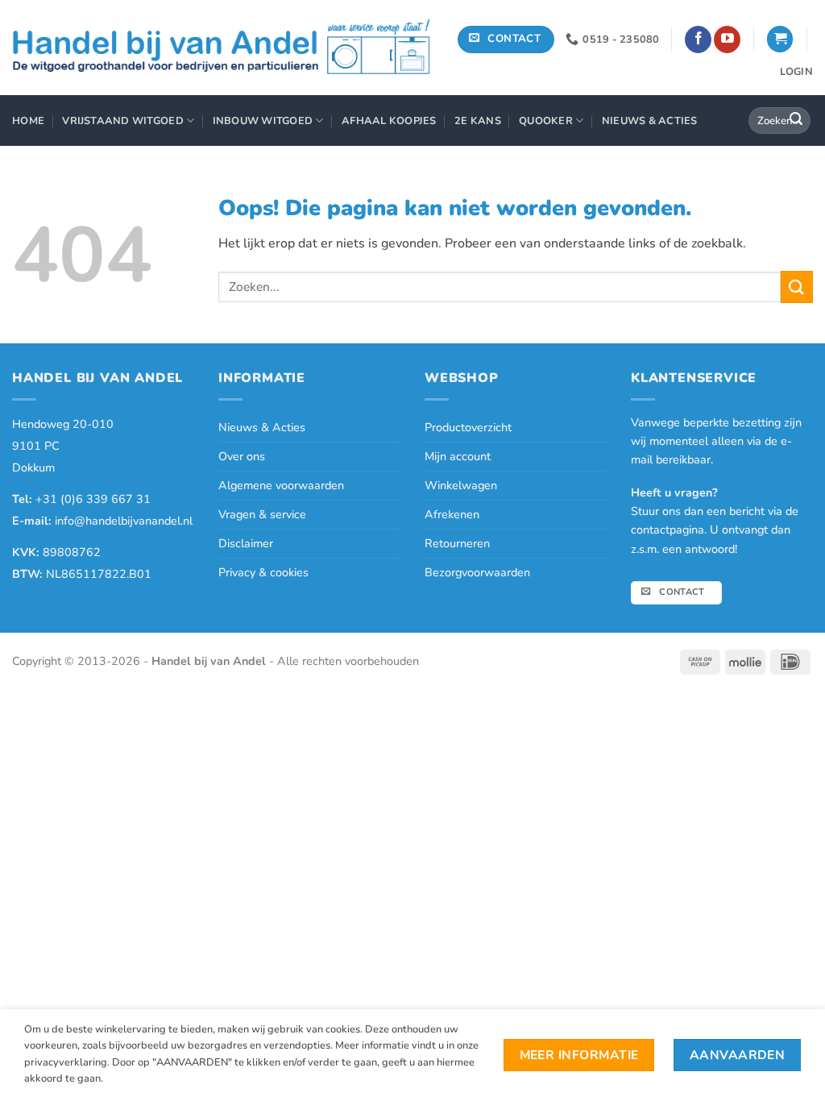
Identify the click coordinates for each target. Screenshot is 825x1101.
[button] (780, 39)
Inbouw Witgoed (263, 121)
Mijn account (458, 456)
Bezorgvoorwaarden (477, 572)
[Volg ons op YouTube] (727, 39)
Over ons (241, 456)
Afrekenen (452, 514)
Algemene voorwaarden (281, 485)
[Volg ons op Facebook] (698, 39)
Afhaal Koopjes (389, 121)
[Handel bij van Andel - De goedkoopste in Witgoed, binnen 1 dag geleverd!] (222, 48)
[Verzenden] (796, 121)
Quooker (546, 121)
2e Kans (477, 121)
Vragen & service (262, 514)
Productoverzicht (468, 427)
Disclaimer (245, 543)
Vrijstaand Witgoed (122, 121)
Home (28, 121)
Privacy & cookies (263, 572)
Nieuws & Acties (650, 121)
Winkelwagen (461, 485)
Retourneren (457, 543)
